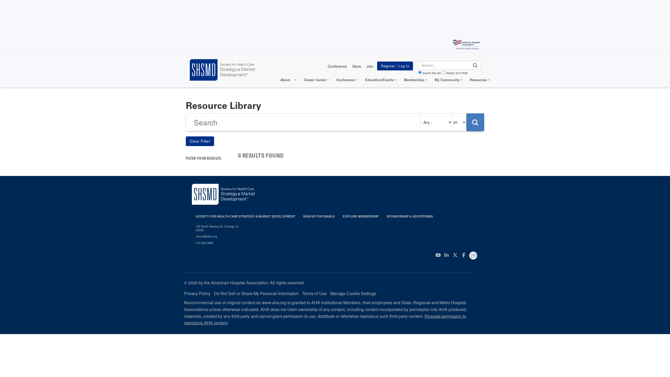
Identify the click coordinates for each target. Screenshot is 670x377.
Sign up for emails (319, 216)
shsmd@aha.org (206, 236)
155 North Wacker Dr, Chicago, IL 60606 (217, 228)
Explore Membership (361, 216)
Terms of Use (314, 293)
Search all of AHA (457, 73)
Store (356, 66)
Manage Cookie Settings (353, 293)
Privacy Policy (197, 293)
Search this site (431, 73)
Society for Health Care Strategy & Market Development (245, 216)
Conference (337, 66)
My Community (447, 79)
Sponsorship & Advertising (410, 216)
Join (369, 66)
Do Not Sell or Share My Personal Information (256, 293)
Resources (478, 79)
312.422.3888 (204, 243)
